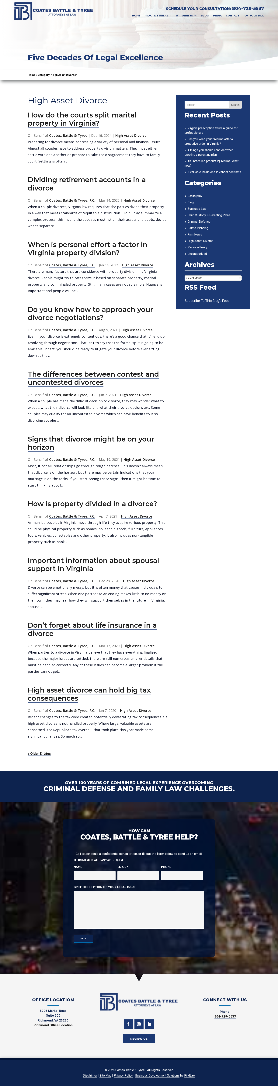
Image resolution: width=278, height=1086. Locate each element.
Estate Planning (198, 228)
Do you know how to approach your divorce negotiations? (90, 313)
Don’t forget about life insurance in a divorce (92, 629)
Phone (166, 867)
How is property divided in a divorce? (92, 504)
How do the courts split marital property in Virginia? (82, 119)
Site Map (105, 1075)
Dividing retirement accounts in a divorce (87, 184)
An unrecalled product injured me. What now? (211, 163)
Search (235, 104)
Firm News (195, 234)
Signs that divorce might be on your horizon (91, 443)
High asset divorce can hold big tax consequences (89, 694)
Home (136, 15)
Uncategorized (197, 254)
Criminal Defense (199, 221)
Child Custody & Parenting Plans (209, 215)
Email (122, 867)
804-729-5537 (248, 8)
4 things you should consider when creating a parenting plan (209, 152)
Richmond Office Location (53, 1025)
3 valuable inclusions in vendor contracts (214, 172)
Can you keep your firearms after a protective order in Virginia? (209, 141)
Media (217, 15)
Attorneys (184, 15)
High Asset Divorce (131, 135)
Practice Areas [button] (156, 15)
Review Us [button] (139, 1038)
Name (78, 867)
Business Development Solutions (157, 1075)
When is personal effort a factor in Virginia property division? (88, 248)
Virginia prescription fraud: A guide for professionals (211, 130)
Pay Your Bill (254, 15)
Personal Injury (197, 247)
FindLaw (189, 1075)
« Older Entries (39, 754)
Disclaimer (90, 1075)
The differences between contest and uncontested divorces (93, 378)
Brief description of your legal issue (104, 887)
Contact (232, 15)
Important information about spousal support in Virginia (93, 564)
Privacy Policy (123, 1075)
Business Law (197, 209)
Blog (205, 15)
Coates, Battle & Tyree (68, 135)
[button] (272, 1080)
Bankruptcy (195, 196)
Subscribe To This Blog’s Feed (207, 301)
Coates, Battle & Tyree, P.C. (72, 200)
